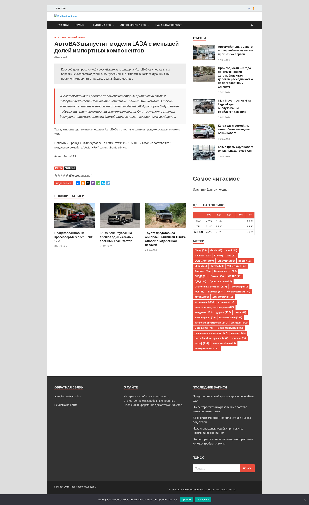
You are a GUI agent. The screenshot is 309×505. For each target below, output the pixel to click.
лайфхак (239, 322)
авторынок (204, 302)
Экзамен (215, 291)
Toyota (217, 265)
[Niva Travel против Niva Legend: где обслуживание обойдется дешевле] (204, 100)
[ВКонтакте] (78, 183)
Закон (217, 276)
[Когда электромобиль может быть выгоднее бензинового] (204, 126)
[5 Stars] (67, 175)
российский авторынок (211, 338)
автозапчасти (222, 296)
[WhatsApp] (98, 183)
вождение (203, 312)
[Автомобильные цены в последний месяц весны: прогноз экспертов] (204, 47)
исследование (230, 317)
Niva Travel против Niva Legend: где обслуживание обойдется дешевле (234, 106)
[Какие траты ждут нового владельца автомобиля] (204, 147)
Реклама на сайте (66, 404)
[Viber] (93, 183)
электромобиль (207, 348)
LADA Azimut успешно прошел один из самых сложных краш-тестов (116, 237)
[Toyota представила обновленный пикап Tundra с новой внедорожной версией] (165, 228)
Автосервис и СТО (133, 25)
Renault (245, 260)
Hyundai (202, 255)
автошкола (226, 302)
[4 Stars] (64, 175)
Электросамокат (238, 291)
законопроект (205, 317)
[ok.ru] (254, 8)
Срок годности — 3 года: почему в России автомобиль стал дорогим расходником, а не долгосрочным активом (235, 77)
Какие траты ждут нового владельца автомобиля (236, 148)
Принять (187, 499)
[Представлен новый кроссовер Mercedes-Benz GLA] (74, 228)
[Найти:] (224, 468)
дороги (223, 312)
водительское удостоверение (214, 307)
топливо (239, 338)
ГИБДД (201, 276)
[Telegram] (108, 183)
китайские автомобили (211, 322)
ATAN (198, 221)
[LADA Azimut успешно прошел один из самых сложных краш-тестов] (120, 228)
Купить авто (102, 25)
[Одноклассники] (83, 183)
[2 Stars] (58, 175)
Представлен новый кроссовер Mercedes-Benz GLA (73, 237)
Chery (201, 250)
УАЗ (199, 291)
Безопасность (225, 271)
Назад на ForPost (168, 25)
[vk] (249, 8)
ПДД (200, 281)
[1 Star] (55, 175)
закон (240, 312)
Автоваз (70, 168)
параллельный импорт (211, 333)
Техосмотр (239, 286)
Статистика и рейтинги (211, 286)
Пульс (79, 25)
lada (231, 255)
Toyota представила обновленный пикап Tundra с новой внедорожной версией (165, 238)
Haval (231, 250)
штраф (202, 343)
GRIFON (198, 232)
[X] (88, 183)
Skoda (201, 265)
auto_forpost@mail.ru (67, 396)
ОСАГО (234, 276)
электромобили (224, 343)
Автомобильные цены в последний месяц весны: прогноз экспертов (236, 50)
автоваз (202, 296)
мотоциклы (204, 327)
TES (198, 226)
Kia (218, 255)
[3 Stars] (61, 175)
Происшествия (221, 281)
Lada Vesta (226, 260)
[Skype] (103, 183)
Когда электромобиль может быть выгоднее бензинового (234, 129)
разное (238, 333)
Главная (63, 25)
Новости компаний (65, 37)
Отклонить (203, 499)
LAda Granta (204, 260)
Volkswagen (236, 265)
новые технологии (230, 327)
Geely (216, 250)
